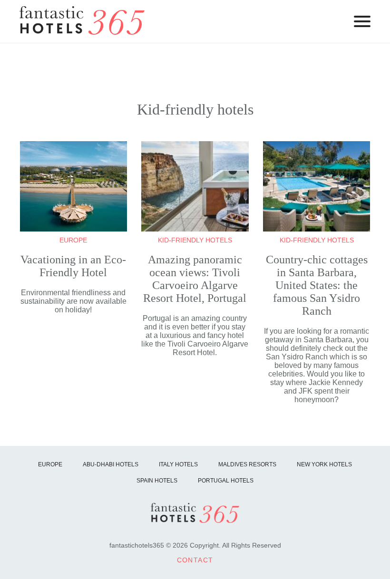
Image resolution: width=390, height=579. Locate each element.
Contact (195, 560)
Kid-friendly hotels (195, 240)
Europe (73, 240)
